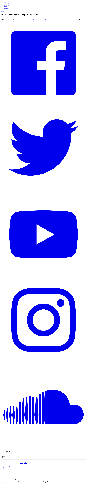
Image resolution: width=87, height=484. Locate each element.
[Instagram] (43, 362)
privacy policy (23, 463)
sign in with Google (7, 467)
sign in (2, 11)
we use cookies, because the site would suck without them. (35, 19)
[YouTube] (43, 276)
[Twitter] (43, 191)
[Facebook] (43, 105)
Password (4, 461)
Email (3, 456)
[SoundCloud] (43, 448)
